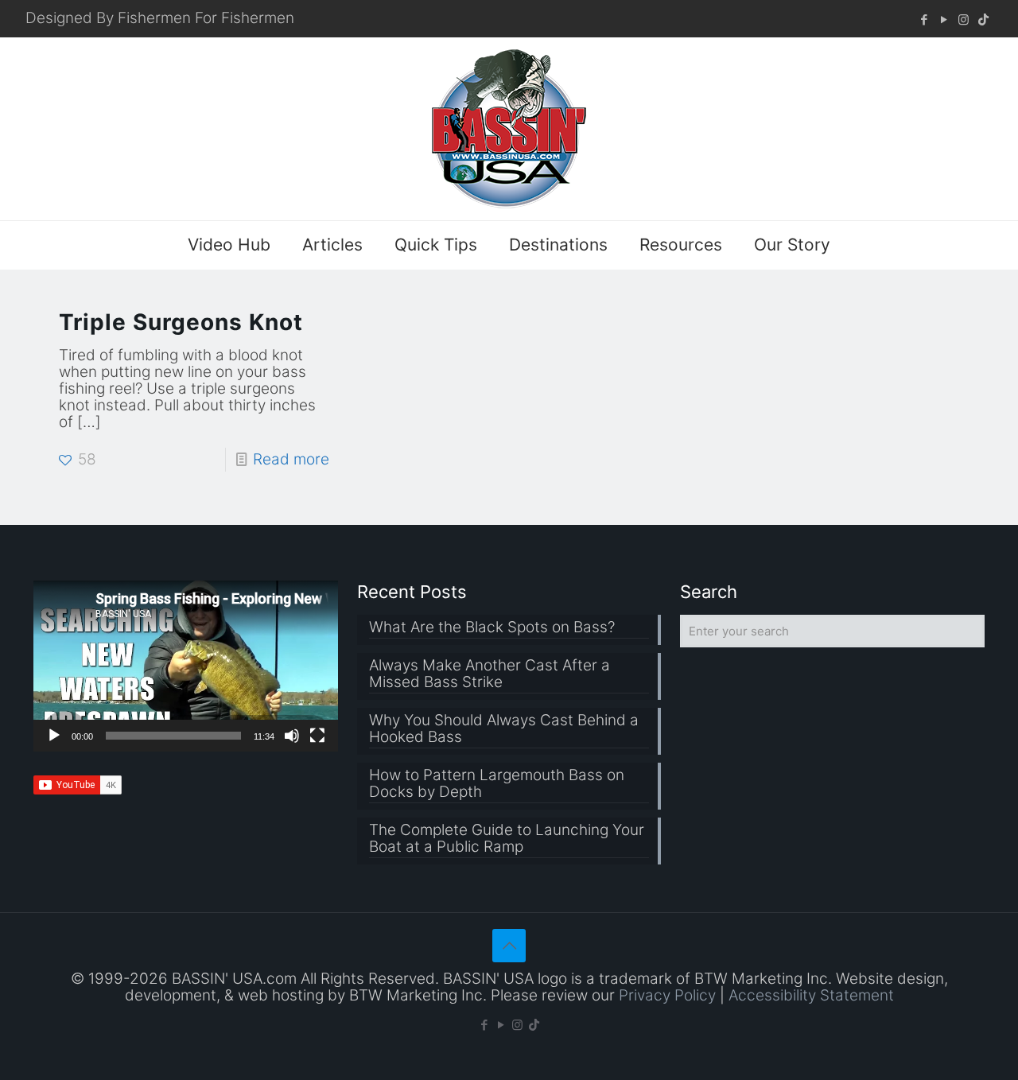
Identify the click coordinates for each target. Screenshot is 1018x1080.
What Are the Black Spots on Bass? (492, 627)
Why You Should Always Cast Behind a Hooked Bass (504, 729)
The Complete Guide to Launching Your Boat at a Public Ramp (506, 839)
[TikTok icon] (983, 19)
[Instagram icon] (963, 19)
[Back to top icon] (509, 945)
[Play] (54, 736)
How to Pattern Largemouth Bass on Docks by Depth (496, 784)
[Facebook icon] (924, 19)
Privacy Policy (667, 995)
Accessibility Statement (811, 995)
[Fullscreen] (317, 736)
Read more (291, 459)
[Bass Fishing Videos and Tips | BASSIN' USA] (509, 128)
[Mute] (292, 736)
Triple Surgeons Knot (181, 322)
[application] (185, 666)
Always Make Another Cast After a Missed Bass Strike (489, 674)
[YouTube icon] (944, 19)
